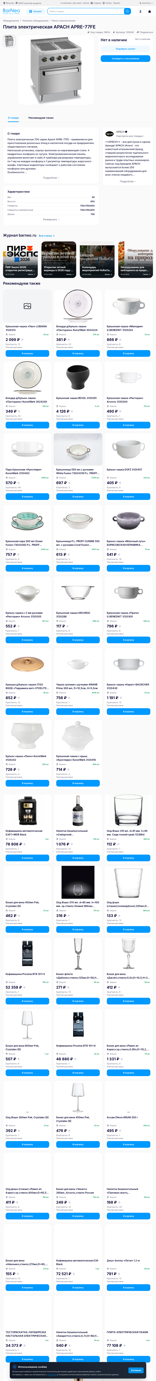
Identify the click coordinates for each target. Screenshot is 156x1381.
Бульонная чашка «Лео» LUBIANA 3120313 (26, 328)
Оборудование (11, 20)
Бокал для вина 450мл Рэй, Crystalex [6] (73, 1119)
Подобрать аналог (125, 48)
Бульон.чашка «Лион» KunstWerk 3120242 (26, 758)
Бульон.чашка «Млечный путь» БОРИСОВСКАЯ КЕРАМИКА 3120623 (126, 543)
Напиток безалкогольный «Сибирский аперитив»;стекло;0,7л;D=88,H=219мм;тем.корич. (77, 832)
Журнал (116, 3)
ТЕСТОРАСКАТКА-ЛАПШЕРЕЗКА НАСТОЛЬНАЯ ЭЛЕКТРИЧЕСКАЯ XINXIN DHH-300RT (26, 1334)
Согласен (136, 1370)
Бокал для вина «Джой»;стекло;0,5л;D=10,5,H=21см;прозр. (128, 975)
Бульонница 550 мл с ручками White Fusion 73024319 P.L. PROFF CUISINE (76, 471)
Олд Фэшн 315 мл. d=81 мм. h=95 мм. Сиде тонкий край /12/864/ (127, 832)
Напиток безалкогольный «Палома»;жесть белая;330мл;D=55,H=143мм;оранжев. (128, 1190)
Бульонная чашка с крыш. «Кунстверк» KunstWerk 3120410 (76, 758)
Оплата (86, 3)
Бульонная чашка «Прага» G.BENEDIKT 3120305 (123, 614)
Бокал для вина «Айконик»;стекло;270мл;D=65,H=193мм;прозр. (27, 1262)
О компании (66, 3)
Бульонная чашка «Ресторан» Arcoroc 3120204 (125, 399)
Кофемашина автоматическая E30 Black (77, 1262)
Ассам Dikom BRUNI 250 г (122, 1117)
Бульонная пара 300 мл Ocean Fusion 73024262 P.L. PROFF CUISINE (24, 543)
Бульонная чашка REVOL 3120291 (76, 398)
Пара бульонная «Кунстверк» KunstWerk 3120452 (24, 471)
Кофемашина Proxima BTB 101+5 (25, 974)
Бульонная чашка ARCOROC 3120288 (73, 614)
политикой (52, 1374)
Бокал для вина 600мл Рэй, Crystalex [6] (22, 1047)
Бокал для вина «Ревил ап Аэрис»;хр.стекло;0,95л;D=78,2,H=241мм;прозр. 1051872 (128, 1047)
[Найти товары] (127, 11)
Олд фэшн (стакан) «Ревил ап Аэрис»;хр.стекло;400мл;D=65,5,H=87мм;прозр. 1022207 (27, 1190)
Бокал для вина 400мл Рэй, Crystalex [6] (22, 904)
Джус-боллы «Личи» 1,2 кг (123, 1260)
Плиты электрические (63, 20)
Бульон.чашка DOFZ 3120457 (124, 469)
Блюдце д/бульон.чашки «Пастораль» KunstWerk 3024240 (26, 399)
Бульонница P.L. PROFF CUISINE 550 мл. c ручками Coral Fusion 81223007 (78, 543)
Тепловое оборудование (35, 20)
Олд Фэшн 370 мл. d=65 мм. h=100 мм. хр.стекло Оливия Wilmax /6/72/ (77, 904)
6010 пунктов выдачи (29, 3)
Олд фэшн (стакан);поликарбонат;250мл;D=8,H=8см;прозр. (128, 904)
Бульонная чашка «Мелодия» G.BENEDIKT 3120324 (125, 328)
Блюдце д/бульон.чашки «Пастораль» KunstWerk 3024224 (77, 328)
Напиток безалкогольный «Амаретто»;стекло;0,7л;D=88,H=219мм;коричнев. (78, 1334)
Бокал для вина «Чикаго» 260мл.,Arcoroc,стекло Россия (75, 1190)
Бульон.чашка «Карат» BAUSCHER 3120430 (128, 686)
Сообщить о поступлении (125, 58)
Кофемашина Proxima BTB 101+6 (76, 1045)
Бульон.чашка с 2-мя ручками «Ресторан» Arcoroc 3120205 (24, 614)
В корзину (27, 353)
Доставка (77, 3)
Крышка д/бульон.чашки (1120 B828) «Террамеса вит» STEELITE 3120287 (26, 686)
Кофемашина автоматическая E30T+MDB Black (24, 832)
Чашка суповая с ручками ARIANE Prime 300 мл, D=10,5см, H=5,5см (77, 686)
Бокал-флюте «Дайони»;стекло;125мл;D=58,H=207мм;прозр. (77, 975)
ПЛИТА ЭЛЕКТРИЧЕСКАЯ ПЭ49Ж (127, 1332)
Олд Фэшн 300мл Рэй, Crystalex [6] (27, 1117)
